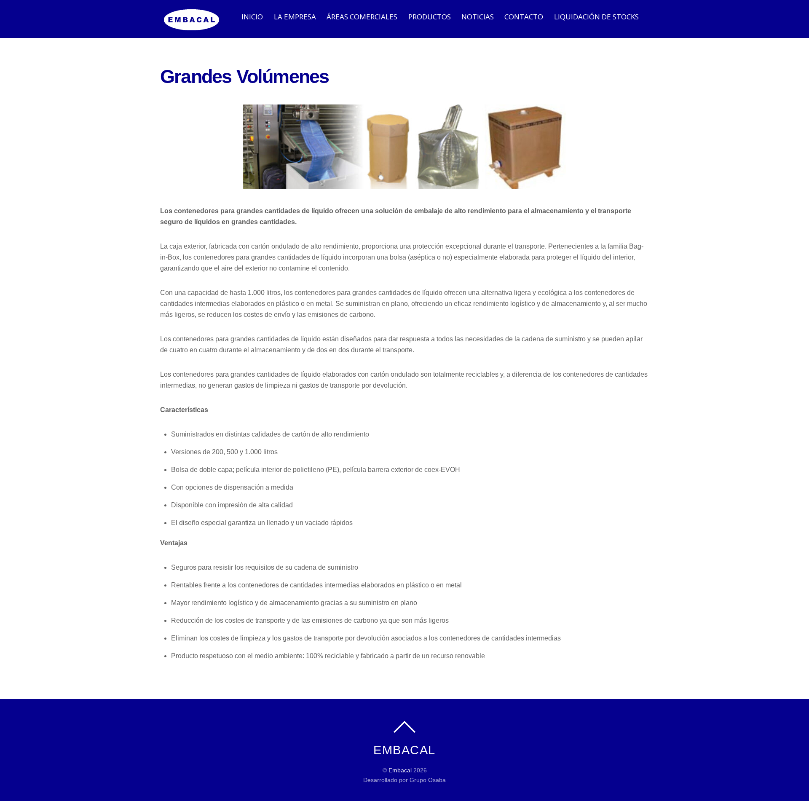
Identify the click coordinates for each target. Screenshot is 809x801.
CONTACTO (523, 16)
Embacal (400, 770)
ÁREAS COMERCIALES (362, 16)
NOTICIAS (477, 16)
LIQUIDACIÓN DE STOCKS (596, 16)
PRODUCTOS (429, 16)
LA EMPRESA (295, 16)
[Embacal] (191, 25)
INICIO (252, 16)
